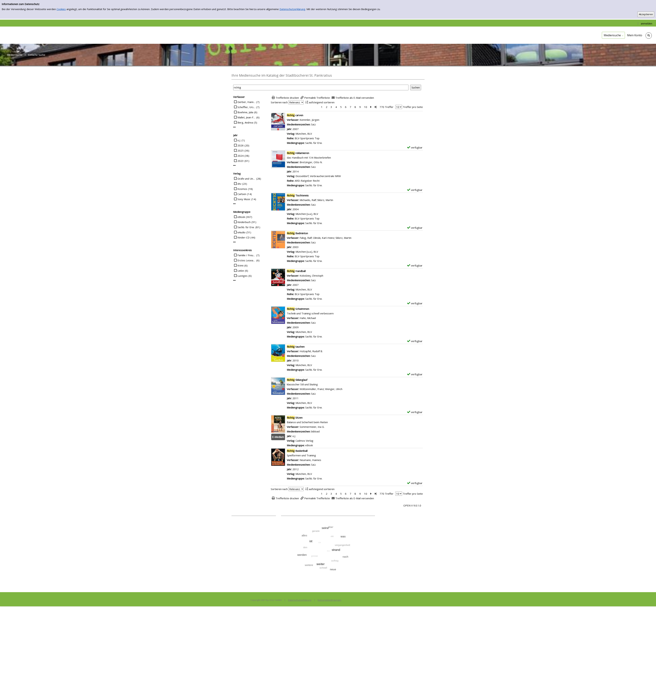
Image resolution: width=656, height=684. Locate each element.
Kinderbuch (244, 222)
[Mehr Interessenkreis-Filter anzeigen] (234, 280)
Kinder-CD (243, 237)
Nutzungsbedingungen (329, 600)
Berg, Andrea (245, 122)
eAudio (241, 232)
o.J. (239, 140)
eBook (241, 217)
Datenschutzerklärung (292, 9)
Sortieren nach (279, 102)
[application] (613, 35)
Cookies (61, 9)
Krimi (240, 265)
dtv (239, 183)
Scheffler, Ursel (246, 107)
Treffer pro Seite (413, 107)
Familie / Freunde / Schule (246, 255)
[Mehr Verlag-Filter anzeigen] (234, 204)
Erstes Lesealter (246, 260)
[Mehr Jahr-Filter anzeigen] (234, 165)
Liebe (240, 270)
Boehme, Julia (245, 112)
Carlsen (241, 194)
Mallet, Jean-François (246, 117)
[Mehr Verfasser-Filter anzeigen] (234, 127)
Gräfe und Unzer (246, 178)
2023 (240, 160)
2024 (240, 155)
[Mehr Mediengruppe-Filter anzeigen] (234, 242)
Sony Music (243, 199)
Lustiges (242, 275)
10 (365, 107)
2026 (240, 145)
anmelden (646, 23)
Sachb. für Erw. (246, 227)
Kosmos (242, 189)
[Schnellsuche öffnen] (649, 35)
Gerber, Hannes (246, 102)
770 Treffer (386, 107)
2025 (240, 150)
